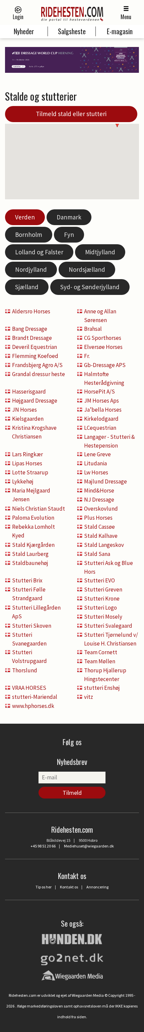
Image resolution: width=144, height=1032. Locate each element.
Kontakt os (69, 886)
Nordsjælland (87, 269)
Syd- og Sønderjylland (90, 287)
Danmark (69, 217)
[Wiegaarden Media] (72, 975)
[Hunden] (72, 938)
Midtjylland (100, 252)
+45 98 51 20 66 (43, 845)
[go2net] (72, 957)
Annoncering (97, 886)
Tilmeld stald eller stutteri (71, 114)
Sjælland (27, 287)
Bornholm (28, 234)
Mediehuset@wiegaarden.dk (89, 845)
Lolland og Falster (39, 252)
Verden (25, 217)
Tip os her (43, 886)
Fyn (69, 234)
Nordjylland (31, 269)
